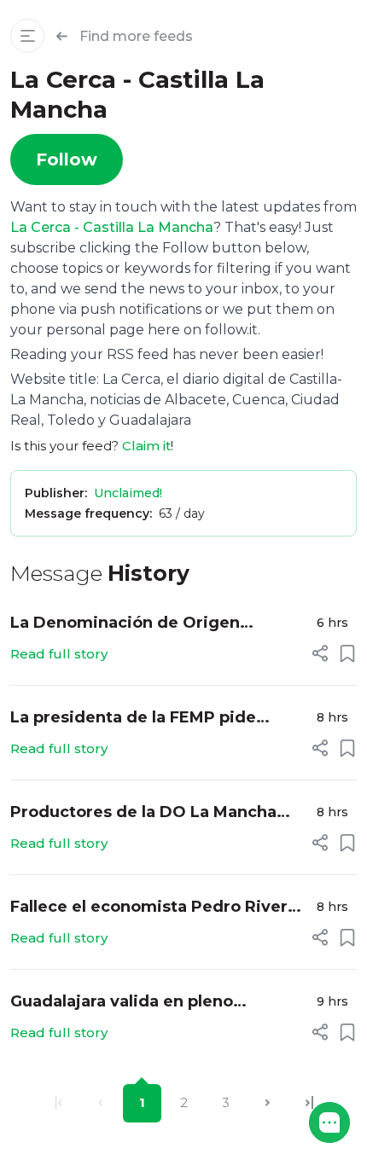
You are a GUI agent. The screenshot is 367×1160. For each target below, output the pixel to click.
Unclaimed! (128, 493)
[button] (329, 1122)
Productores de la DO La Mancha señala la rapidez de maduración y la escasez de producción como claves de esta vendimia (157, 813)
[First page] (58, 1103)
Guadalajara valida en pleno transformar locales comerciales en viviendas (153, 1002)
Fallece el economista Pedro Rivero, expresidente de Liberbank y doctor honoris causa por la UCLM (156, 908)
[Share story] (320, 653)
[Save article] (347, 653)
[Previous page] (100, 1103)
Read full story (59, 654)
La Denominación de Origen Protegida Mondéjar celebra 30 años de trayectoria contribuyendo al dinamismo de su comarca (158, 624)
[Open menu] (27, 36)
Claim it (146, 446)
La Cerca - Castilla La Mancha (111, 227)
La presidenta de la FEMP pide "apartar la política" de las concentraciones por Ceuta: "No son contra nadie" (155, 718)
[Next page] (267, 1103)
